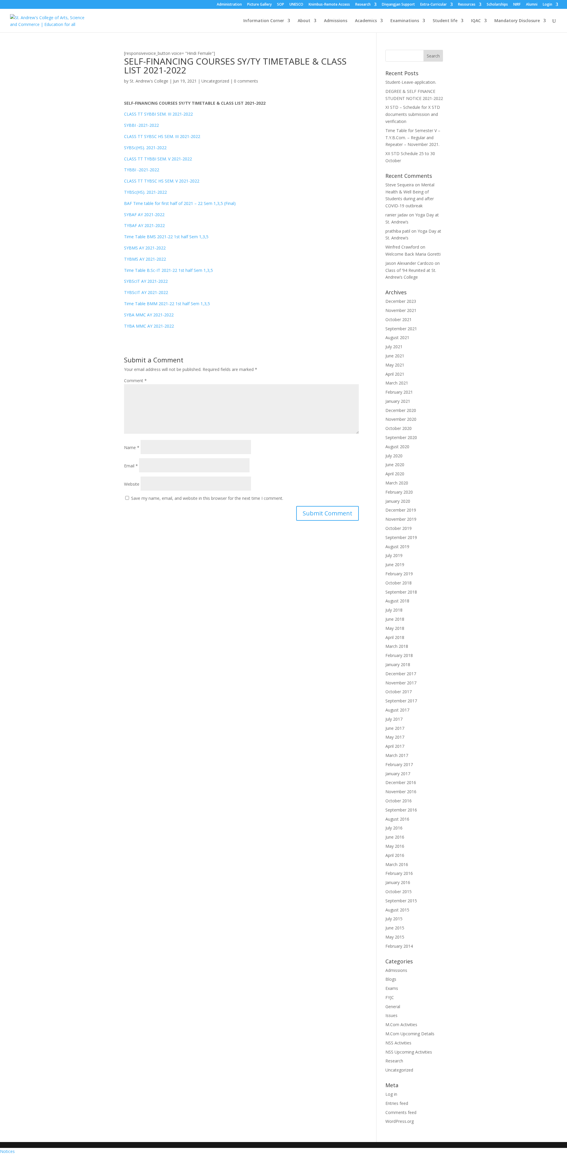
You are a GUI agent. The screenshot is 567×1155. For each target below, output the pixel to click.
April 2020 (394, 474)
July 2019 (394, 555)
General (392, 1006)
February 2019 (399, 573)
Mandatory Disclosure (517, 21)
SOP (280, 5)
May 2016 (394, 846)
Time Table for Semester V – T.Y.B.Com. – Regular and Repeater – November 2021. (412, 137)
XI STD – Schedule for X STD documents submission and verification (412, 114)
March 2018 (396, 646)
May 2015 (394, 937)
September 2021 (401, 328)
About (304, 21)
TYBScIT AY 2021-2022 (146, 292)
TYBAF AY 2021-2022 (144, 225)
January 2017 (397, 773)
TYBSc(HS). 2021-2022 (145, 192)
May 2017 (394, 737)
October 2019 (398, 528)
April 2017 (394, 746)
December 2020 (400, 410)
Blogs (390, 979)
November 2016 (400, 791)
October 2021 (398, 319)
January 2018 (397, 664)
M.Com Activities (401, 1024)
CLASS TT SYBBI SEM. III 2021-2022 (158, 114)
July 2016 (394, 828)
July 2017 (394, 719)
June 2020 (394, 464)
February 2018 (399, 655)
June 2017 (394, 728)
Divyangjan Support (398, 5)
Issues (391, 1015)
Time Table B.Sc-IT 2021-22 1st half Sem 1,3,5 (168, 270)
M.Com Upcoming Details (409, 1033)
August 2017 (397, 710)
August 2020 (397, 446)
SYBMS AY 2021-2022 (145, 248)
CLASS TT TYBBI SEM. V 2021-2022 (158, 159)
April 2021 (394, 374)
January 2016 (397, 882)
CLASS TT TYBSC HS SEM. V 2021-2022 (161, 181)
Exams (391, 988)
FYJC (389, 997)
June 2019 (394, 564)
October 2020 (398, 428)
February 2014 (399, 946)
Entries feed (396, 1103)
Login (547, 5)
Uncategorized (215, 81)
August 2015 (397, 910)
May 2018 (394, 628)
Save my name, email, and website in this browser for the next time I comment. (207, 498)
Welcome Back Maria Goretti (413, 254)
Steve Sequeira (399, 185)
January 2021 (397, 401)
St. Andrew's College (149, 81)
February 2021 (399, 392)
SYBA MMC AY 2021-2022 (149, 315)
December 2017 (400, 673)
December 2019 (400, 510)
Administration (229, 5)
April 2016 (394, 855)
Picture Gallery (259, 5)
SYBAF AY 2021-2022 (144, 214)
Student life (445, 21)
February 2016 (399, 873)
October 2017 (398, 691)
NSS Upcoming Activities (408, 1052)
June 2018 (394, 619)
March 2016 (396, 864)
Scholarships (497, 5)
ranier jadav (396, 215)
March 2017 (396, 755)
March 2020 (396, 483)
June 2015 (394, 928)
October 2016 (398, 801)
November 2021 (400, 310)
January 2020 (397, 501)
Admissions (335, 21)
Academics (366, 21)
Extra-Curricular (433, 5)
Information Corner (263, 21)
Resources (466, 5)
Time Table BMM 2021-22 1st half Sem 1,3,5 (167, 303)
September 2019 (401, 537)
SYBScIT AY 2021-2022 (146, 281)
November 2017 (400, 683)
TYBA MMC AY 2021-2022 (149, 326)
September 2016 (401, 810)
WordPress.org (399, 1121)
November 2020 (400, 419)
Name (131, 447)
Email (131, 466)
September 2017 (401, 701)
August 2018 (397, 601)
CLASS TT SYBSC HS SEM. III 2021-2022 (162, 136)
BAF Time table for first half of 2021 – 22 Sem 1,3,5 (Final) (180, 203)
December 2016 (400, 782)
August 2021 (397, 337)
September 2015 (401, 900)
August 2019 (397, 546)
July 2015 (394, 918)
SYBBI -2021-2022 (141, 125)
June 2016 (394, 837)
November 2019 (400, 519)
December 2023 (400, 301)
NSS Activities (398, 1043)
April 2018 (394, 637)
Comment (135, 380)
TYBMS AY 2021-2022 (145, 259)
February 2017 (399, 764)
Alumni (531, 5)
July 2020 (394, 456)
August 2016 (397, 819)
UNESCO (296, 5)
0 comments (246, 81)
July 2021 (394, 346)
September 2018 (401, 592)
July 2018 (394, 610)
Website (131, 484)
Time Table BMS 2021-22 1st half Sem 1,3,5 (166, 236)
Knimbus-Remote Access (329, 5)
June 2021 (394, 356)
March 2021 (396, 383)
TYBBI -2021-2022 (141, 169)
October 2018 (398, 583)
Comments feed (400, 1112)
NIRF (517, 5)
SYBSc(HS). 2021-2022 (145, 147)
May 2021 (394, 365)
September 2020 (401, 437)
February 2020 (399, 492)
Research (363, 5)
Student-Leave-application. (410, 82)
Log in (391, 1094)
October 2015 (398, 891)
